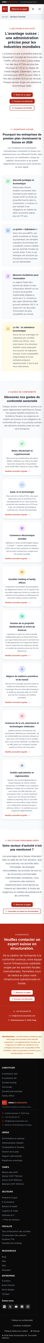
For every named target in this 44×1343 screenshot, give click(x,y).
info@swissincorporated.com (23, 1016)
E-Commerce (8, 1202)
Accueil (5, 17)
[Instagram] (27, 1306)
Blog (4, 1257)
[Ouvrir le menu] (39, 9)
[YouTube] (16, 1306)
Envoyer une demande (23, 101)
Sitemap (36, 1331)
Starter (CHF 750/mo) (12, 1176)
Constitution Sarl (9, 1073)
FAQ (4, 1265)
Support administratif (12, 1156)
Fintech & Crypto (10, 1197)
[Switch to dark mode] (33, 9)
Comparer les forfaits (23, 108)
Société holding (9, 1082)
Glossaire (6, 1270)
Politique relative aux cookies (16, 1331)
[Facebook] (22, 1306)
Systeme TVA (8, 1239)
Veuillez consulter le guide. (16, 471)
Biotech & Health (9, 1206)
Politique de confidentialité (22, 1320)
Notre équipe (8, 1289)
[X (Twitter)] (10, 1306)
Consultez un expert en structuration (23, 911)
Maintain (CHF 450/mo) (13, 1184)
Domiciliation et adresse (13, 1138)
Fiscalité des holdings (12, 1243)
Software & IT (8, 1215)
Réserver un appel (19, 9)
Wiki (4, 1261)
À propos (6, 1281)
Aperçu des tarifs (10, 1172)
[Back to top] (37, 1339)
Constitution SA (9, 1078)
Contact (5, 1294)
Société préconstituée (12, 1091)
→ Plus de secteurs (11, 1219)
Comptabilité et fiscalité (13, 1147)
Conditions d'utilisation (22, 1326)
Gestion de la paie (10, 1151)
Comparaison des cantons (14, 1235)
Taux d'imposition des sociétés (16, 1231)
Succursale (7, 1087)
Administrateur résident (13, 1143)
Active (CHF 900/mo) (12, 1180)
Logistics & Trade (10, 1211)
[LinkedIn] (4, 1306)
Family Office (8, 1096)
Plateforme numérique (12, 1160)
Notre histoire (8, 1285)
